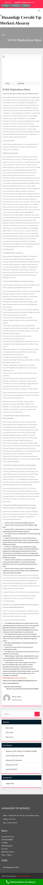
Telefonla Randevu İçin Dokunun (22, 882)
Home (3, 35)
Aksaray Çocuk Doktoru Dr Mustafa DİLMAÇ (23, 689)
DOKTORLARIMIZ (7, 840)
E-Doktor (26, 5)
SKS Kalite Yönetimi (8, 852)
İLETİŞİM (4, 843)
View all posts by (17, 700)
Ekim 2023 (9, 728)
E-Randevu (15, 5)
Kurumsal (5, 849)
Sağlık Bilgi (21, 83)
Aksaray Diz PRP (12, 765)
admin (8, 83)
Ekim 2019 (9, 737)
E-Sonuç (6, 5)
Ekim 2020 (9, 732)
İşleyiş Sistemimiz (7, 846)
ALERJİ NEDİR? (12, 769)
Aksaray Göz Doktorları (12, 686)
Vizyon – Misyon (7, 855)
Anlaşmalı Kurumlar (8, 837)
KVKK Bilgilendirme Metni (16, 89)
